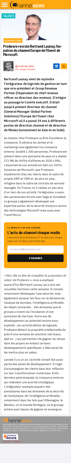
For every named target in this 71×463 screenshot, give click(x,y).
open (5, 4)
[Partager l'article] (64, 66)
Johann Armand (27, 69)
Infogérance (17, 441)
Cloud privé (7, 441)
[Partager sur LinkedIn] (56, 66)
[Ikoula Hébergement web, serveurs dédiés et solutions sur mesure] (10, 439)
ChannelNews (27, 5)
